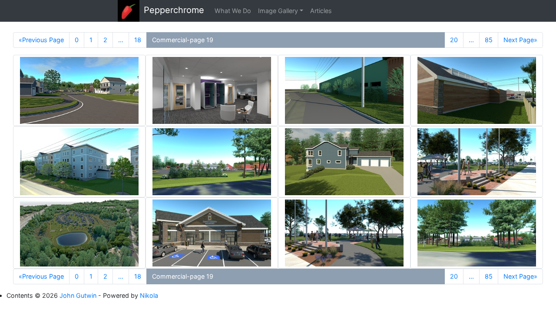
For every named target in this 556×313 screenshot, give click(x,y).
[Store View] (212, 233)
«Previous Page (41, 39)
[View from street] (212, 161)
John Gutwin (78, 295)
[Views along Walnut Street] (344, 90)
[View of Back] (476, 90)
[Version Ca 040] (344, 161)
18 (137, 39)
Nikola (149, 295)
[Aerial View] (79, 233)
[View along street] (79, 90)
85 (489, 39)
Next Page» (520, 39)
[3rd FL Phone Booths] (212, 90)
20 (454, 39)
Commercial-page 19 (182, 39)
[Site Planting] (476, 161)
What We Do (233, 10)
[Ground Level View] (79, 161)
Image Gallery (278, 10)
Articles (321, 10)
